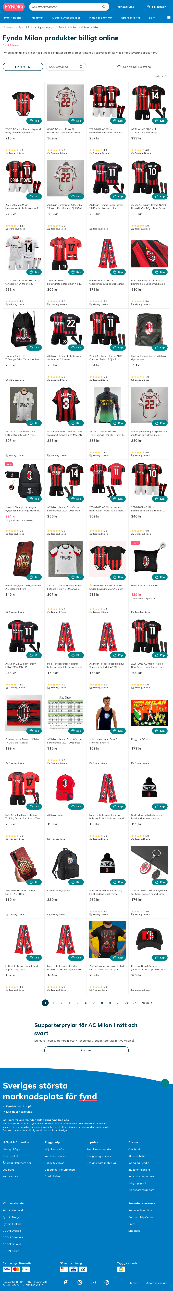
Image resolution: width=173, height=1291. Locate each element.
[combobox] (69, 7)
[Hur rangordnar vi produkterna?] (119, 67)
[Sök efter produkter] (104, 7)
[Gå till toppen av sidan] (165, 1083)
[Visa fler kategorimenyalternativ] (169, 17)
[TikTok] (66, 1282)
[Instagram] (79, 1282)
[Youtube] (93, 1282)
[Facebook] (106, 1282)
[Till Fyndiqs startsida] (14, 7)
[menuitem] (13, 17)
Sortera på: (130, 66)
